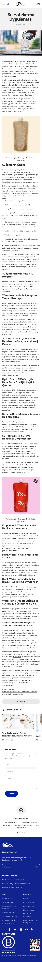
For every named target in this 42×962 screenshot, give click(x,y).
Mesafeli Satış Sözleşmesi (28, 915)
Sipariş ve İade (7, 898)
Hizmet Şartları (29, 756)
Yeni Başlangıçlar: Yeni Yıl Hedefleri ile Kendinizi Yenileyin (17, 734)
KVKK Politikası (28, 906)
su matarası (17, 657)
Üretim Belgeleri (8, 924)
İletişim (25, 898)
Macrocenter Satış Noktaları (9, 907)
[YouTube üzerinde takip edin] (26, 929)
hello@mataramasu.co (11, 825)
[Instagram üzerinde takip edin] (21, 929)
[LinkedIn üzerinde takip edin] (32, 929)
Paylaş (22, 701)
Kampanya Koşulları (9, 920)
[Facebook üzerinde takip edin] (9, 929)
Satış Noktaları (7, 902)
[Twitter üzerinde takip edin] (15, 929)
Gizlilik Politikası (17, 756)
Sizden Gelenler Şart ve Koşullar (30, 921)
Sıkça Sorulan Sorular (9, 916)
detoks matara (27, 224)
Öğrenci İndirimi (8, 912)
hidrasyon (5, 633)
